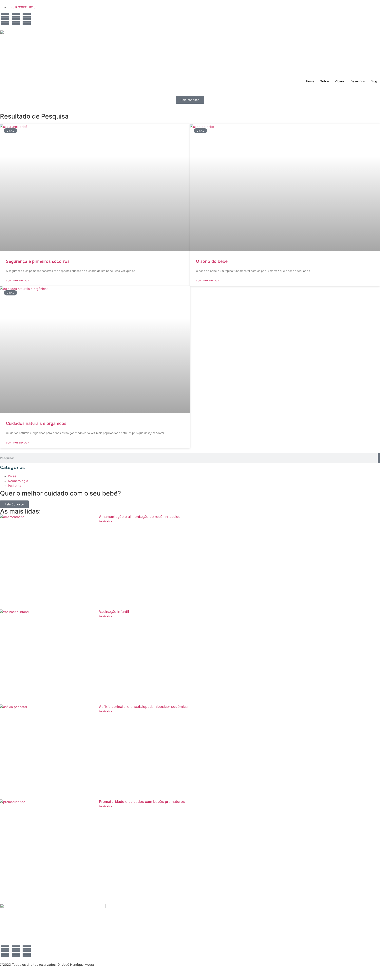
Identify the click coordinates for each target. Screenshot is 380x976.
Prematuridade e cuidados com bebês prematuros (142, 801)
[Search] (379, 458)
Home (310, 81)
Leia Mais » (105, 521)
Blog (374, 81)
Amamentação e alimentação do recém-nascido (139, 517)
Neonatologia (18, 481)
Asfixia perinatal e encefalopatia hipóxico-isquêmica (143, 706)
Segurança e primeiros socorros (37, 261)
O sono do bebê (212, 261)
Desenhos (358, 81)
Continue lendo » (17, 280)
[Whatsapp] (5, 19)
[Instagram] (16, 19)
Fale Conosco (14, 504)
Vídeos (340, 81)
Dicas (12, 476)
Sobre (324, 81)
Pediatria (14, 486)
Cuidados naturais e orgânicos (36, 423)
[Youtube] (27, 19)
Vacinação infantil (114, 612)
